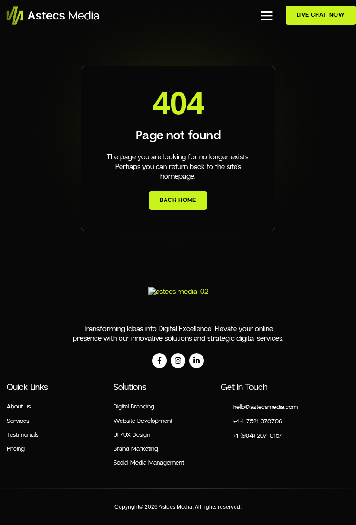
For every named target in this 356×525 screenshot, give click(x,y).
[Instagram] (178, 360)
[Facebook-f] (159, 360)
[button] (266, 15)
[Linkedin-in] (196, 360)
